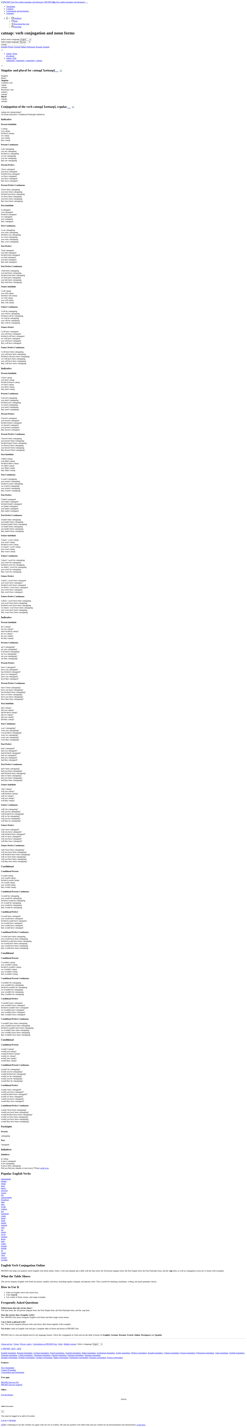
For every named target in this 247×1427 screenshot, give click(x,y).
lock (3, 1227)
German (17, 47)
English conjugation (27, 1358)
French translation (57, 1353)
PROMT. (64, 2)
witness (4, 1209)
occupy (4, 1258)
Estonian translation (75, 1355)
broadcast (5, 1200)
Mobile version (70, 1344)
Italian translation (89, 1353)
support (4, 1225)
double (4, 1248)
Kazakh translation (155, 1353)
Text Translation (7, 1368)
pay (2, 1211)
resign (3, 1232)
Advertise (17, 27)
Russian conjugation (98, 1358)
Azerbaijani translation (106, 1353)
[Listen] (57, 70)
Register (12, 1420)
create (3, 1216)
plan (3, 1204)
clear (3, 1255)
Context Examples (8, 1370)
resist (3, 1221)
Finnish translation (59, 1355)
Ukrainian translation (42, 1355)
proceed (4, 1190)
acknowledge (6, 1197)
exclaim (4, 1260)
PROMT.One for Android (11, 1385)
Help (16, 21)
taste (3, 1241)
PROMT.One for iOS (10, 1382)
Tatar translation (221, 1353)
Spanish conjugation (9, 1358)
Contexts (9, 9)
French (10, 47)
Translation (10, 6)
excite (3, 1207)
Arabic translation (123, 1353)
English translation (8, 1353)
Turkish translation (236, 1353)
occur (3, 1234)
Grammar (10, 13)
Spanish (46, 47)
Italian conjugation (60, 1358)
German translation (41, 1353)
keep (3, 1186)
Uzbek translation (25, 1355)
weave (3, 1193)
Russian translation (24, 1353)
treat (3, 1202)
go (2, 1251)
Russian (39, 47)
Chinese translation (171, 1353)
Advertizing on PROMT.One (45, 1344)
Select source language (10, 39)
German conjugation (44, 1358)
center (3, 1244)
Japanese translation (93, 1355)
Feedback (17, 18)
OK (2, 1425)
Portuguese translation (205, 1353)
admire (4, 1181)
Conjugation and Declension (12, 1372)
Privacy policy (26, 1344)
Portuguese (31, 47)
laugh (3, 1218)
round (3, 1253)
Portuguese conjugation (79, 1358)
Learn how (141, 1425)
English (4, 47)
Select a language (84, 1344)
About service (6, 1344)
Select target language (10, 42)
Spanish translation (73, 1353)
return (3, 1184)
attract (3, 1188)
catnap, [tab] (11, 55)
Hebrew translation (139, 1353)
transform (5, 1214)
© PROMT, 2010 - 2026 (11, 1349)
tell (2, 1195)
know (3, 1239)
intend (3, 1223)
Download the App (21, 24)
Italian (23, 47)
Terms (16, 1344)
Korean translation (187, 1353)
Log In (4, 1420)
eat (2, 1230)
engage (4, 1246)
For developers (7, 1395)
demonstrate (6, 1179)
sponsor (4, 1237)
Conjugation (17, 11)
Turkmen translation (9, 1355)
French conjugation (115, 1358)
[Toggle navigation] (87, 2)
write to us (44, 1168)
